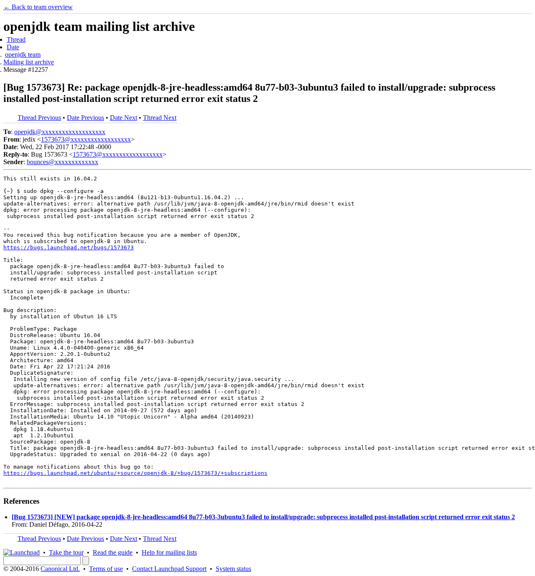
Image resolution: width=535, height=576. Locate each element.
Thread (16, 39)
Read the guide (112, 552)
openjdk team (23, 54)
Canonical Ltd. (60, 568)
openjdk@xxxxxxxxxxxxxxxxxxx (59, 131)
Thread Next (159, 117)
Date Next (123, 117)
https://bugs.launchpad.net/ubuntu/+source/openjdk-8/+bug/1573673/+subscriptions (135, 473)
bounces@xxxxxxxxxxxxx (62, 161)
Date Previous (85, 117)
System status (233, 568)
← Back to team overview (38, 6)
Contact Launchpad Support (169, 568)
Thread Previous (39, 117)
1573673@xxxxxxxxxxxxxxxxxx (86, 139)
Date (13, 47)
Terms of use (106, 568)
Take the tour (66, 552)
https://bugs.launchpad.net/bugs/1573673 (68, 247)
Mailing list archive (28, 62)
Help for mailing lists (169, 552)
